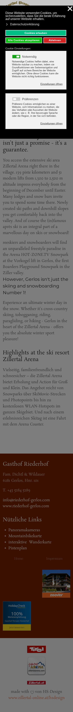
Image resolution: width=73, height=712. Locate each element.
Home (18, 559)
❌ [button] (70, 8)
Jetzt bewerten (16, 627)
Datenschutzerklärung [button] (24, 24)
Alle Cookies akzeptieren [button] (23, 40)
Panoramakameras (24, 530)
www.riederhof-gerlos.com (26, 506)
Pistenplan (17, 548)
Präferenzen (30, 99)
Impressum (54, 559)
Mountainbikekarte (25, 536)
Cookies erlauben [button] (36, 32)
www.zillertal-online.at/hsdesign (36, 697)
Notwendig (29, 56)
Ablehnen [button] (55, 40)
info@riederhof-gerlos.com (26, 500)
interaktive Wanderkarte (29, 542)
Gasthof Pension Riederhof (17, 620)
